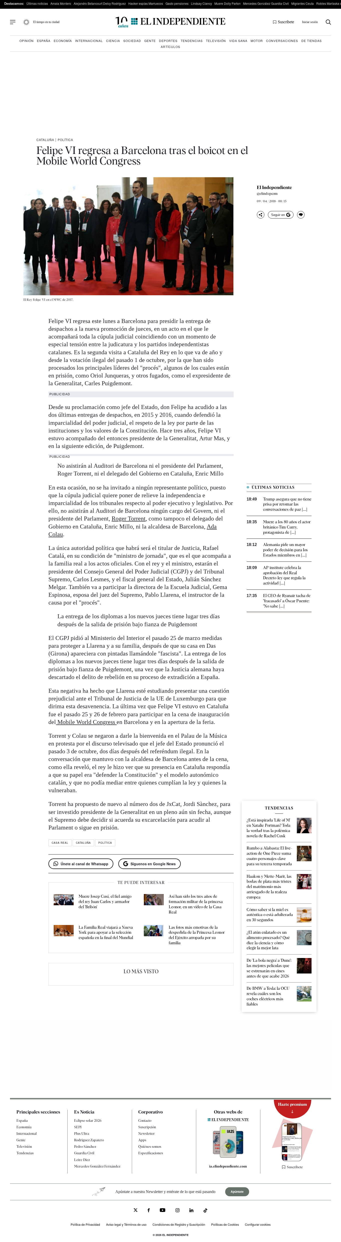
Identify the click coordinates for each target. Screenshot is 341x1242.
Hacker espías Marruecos (145, 3)
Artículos (170, 46)
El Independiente (274, 187)
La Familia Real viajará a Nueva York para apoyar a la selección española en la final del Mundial (106, 932)
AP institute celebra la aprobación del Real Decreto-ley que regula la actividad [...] (284, 575)
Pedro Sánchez (85, 1146)
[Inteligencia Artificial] (228, 1156)
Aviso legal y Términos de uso (126, 1224)
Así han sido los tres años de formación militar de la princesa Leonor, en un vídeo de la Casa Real (196, 904)
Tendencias (192, 40)
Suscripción (147, 1127)
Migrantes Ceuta (302, 3)
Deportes (168, 40)
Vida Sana (238, 40)
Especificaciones (150, 1153)
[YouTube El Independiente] (163, 1210)
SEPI (78, 1127)
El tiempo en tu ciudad (46, 22)
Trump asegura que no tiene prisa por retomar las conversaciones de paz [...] (287, 504)
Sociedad (132, 40)
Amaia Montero (60, 3)
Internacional (89, 40)
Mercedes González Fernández (97, 1166)
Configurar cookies (258, 1224)
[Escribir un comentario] (301, 214)
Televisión (216, 40)
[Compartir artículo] (260, 214)
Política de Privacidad (85, 1224)
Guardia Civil (84, 1153)
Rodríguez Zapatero (89, 1140)
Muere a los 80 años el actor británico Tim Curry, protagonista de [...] (287, 527)
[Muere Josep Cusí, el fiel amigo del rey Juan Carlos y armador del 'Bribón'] (64, 904)
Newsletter (146, 1134)
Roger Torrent (129, 518)
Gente (150, 40)
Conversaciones (282, 40)
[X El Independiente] (136, 1210)
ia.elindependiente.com (228, 1166)
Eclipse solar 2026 (88, 1120)
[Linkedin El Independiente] (191, 1211)
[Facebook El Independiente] (149, 1211)
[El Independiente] (170, 22)
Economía (63, 40)
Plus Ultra (81, 1134)
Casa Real (60, 842)
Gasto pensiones (177, 3)
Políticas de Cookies (225, 1224)
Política (65, 140)
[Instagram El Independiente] (177, 1211)
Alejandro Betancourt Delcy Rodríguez (100, 3)
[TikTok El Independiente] (205, 1211)
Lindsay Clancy (201, 3)
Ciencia (113, 40)
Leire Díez (82, 1160)
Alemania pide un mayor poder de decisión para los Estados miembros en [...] (285, 550)
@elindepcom (267, 193)
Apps (142, 1140)
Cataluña (45, 140)
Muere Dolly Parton (227, 3)
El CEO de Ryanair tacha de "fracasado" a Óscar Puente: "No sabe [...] (287, 600)
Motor (257, 40)
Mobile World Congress (86, 722)
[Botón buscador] (328, 22)
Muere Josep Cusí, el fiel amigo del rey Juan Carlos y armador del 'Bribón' (105, 901)
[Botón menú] (12, 22)
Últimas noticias (37, 3)
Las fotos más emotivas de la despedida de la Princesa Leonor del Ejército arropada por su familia (197, 935)
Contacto (144, 1120)
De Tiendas (311, 40)
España (43, 40)
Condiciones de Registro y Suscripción (179, 1224)
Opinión (26, 40)
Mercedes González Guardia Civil (266, 3)
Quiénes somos (149, 1146)
